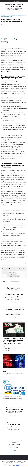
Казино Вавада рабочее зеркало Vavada (14, 310)
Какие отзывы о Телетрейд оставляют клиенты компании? (14, 408)
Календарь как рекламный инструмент (14, 441)
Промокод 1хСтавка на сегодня (12, 396)
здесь (8, 175)
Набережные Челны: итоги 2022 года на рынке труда (14, 295)
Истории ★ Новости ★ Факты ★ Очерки (14, 5)
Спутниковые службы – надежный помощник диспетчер (14, 424)
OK (17, 465)
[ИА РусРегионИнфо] (4, 270)
